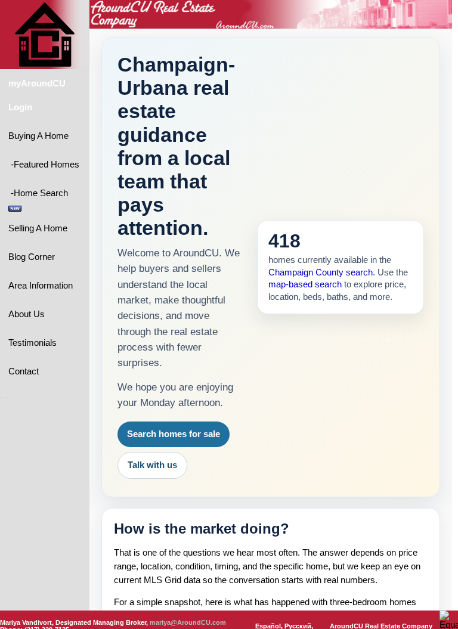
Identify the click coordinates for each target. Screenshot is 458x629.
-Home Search (39, 193)
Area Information (40, 285)
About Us (26, 314)
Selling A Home (37, 228)
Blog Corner (31, 257)
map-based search (305, 284)
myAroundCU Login (37, 95)
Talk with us (152, 465)
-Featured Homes (43, 164)
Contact (23, 371)
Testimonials (32, 343)
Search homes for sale (173, 434)
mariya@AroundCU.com (188, 622)
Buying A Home (38, 136)
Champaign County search (320, 272)
